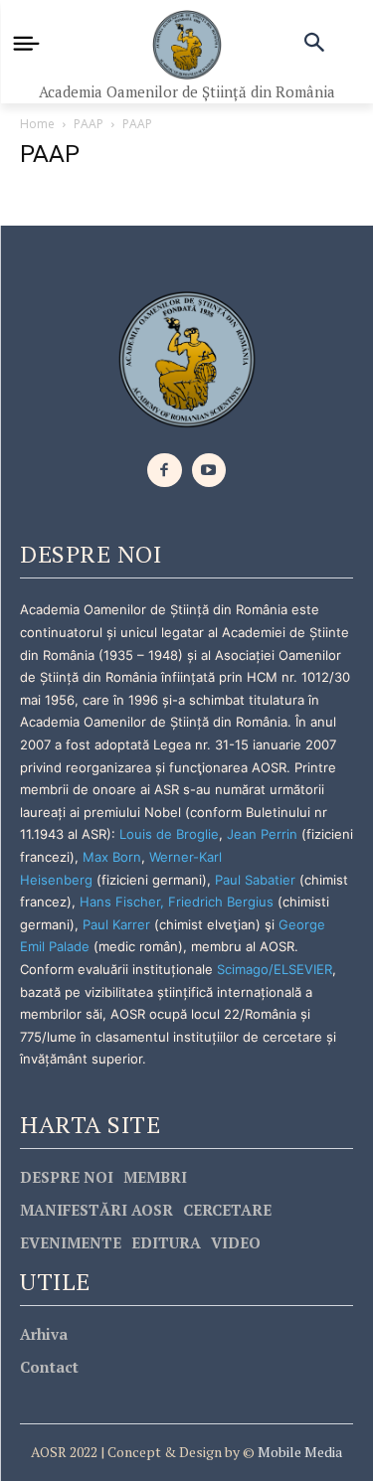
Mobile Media (298, 1451)
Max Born (112, 857)
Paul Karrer (116, 924)
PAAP (88, 123)
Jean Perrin (264, 834)
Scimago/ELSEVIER (274, 969)
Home (37, 123)
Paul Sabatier (255, 880)
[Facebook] (164, 470)
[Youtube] (209, 470)
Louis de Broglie (169, 834)
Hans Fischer (120, 901)
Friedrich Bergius (221, 901)
